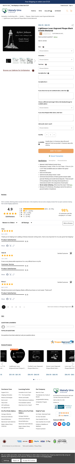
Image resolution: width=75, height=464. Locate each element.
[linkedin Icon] (68, 424)
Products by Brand (40, 428)
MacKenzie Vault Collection (8, 421)
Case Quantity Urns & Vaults (43, 421)
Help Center (4, 402)
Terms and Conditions (28, 446)
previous (2, 364)
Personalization (62, 160)
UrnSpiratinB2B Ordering (42, 399)
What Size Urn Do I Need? (25, 405)
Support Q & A (4, 392)
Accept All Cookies (29, 460)
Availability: (41, 142)
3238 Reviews (12, 216)
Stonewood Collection (7, 416)
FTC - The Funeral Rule (24, 395)
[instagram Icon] (64, 424)
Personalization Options (25, 402)
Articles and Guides (24, 397)
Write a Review (68, 223)
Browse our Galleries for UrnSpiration (16, 70)
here (71, 185)
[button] (12, 441)
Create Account (64, 5)
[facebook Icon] (55, 424)
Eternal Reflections (6, 419)
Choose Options (28, 361)
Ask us (55, 37)
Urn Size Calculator (41, 416)
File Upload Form (5, 407)
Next (35, 61)
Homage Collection (6, 414)
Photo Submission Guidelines (26, 400)
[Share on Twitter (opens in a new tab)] (10, 246)
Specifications (42, 160)
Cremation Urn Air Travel (25, 392)
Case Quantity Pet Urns (42, 419)
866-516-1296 (6, 5)
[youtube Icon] (59, 424)
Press (37, 404)
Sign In (71, 5)
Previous (3, 61)
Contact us (56, 402)
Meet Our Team (40, 392)
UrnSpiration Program (41, 402)
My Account (4, 400)
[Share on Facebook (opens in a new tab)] (7, 246)
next (72, 364)
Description (52, 160)
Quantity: (40, 134)
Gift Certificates (5, 405)
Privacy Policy (37, 446)
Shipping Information (6, 395)
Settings (6, 460)
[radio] (37, 208)
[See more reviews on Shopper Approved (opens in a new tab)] (14, 246)
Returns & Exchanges (6, 397)
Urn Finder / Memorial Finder (43, 414)
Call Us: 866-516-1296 (58, 400)
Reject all (16, 460)
